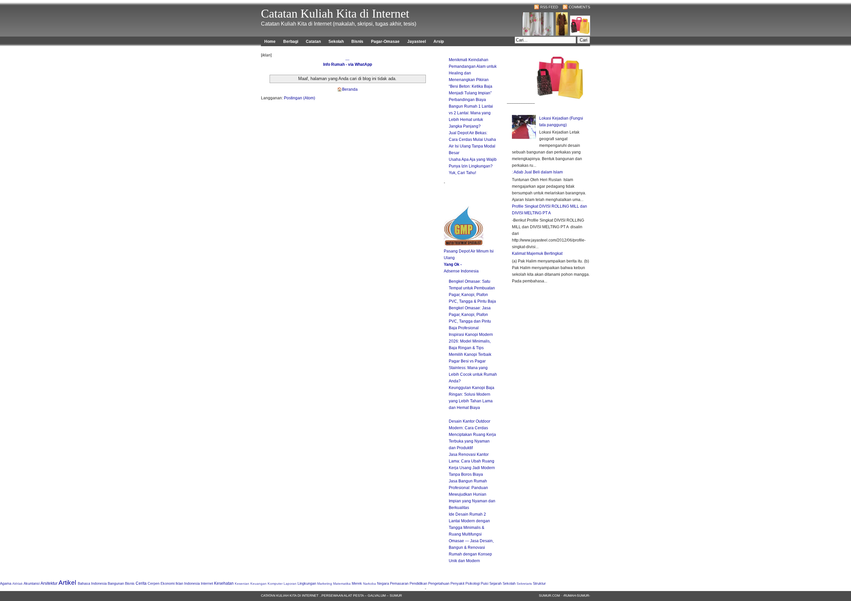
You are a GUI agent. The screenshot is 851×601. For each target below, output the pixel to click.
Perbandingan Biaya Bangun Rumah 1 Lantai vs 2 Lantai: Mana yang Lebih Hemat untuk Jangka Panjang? (471, 113)
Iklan (179, 583)
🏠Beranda (347, 89)
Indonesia (192, 583)
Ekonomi (168, 583)
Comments (579, 7)
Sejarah (495, 583)
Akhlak (17, 583)
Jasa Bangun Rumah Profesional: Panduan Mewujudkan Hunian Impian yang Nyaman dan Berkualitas (472, 494)
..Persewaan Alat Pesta (341, 595)
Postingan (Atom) (299, 98)
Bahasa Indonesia (92, 583)
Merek (357, 583)
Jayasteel (416, 41)
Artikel (67, 582)
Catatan (313, 41)
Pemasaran (399, 583)
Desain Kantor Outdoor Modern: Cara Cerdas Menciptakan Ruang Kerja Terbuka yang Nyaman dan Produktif (472, 434)
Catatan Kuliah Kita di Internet (335, 13)
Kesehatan (224, 583)
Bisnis (357, 41)
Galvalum (377, 595)
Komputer (275, 583)
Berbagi (290, 41)
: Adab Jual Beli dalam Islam (537, 172)
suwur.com (549, 595)
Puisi (484, 583)
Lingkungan (307, 583)
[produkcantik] (560, 101)
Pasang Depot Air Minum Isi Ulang (469, 254)
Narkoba (369, 583)
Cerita (141, 583)
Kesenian (242, 583)
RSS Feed (549, 7)
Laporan (290, 583)
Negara (383, 583)
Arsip (438, 41)
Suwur (396, 595)
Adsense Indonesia (461, 271)
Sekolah (336, 41)
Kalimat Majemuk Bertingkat (537, 253)
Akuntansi (32, 583)
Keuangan (258, 583)
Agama (5, 583)
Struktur (539, 583)
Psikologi (472, 583)
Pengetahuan (438, 583)
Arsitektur (49, 583)
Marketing (324, 583)
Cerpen (154, 583)
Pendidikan (418, 583)
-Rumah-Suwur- (576, 595)
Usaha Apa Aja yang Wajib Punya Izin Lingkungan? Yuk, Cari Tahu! (473, 166)
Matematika (342, 583)
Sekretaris (524, 583)
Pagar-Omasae (385, 41)
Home (270, 41)
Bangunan (116, 583)
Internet (207, 583)
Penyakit (457, 583)
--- (347, 59)
